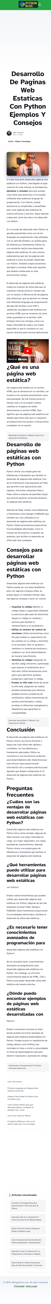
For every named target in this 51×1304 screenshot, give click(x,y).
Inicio (10, 142)
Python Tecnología (22, 142)
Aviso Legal (31, 1286)
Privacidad (19, 1286)
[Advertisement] (25, 36)
